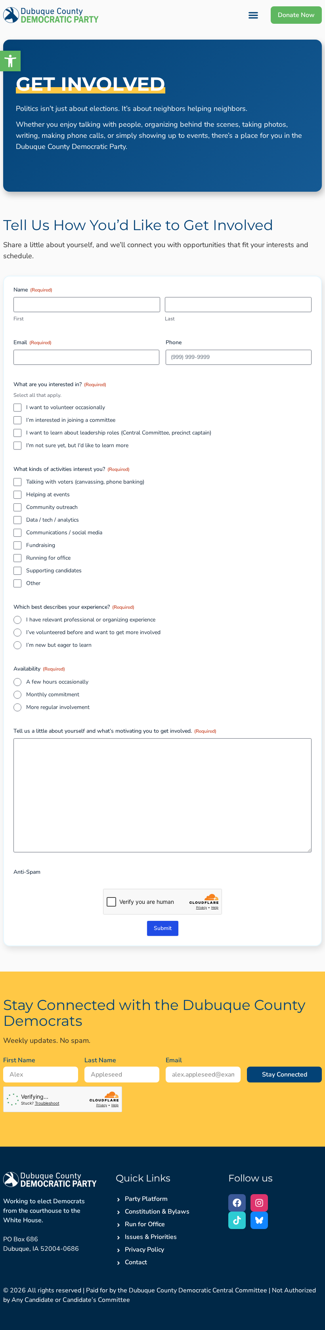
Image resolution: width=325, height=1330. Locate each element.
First (18, 318)
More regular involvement (58, 707)
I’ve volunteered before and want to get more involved (93, 632)
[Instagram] (259, 1203)
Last (170, 318)
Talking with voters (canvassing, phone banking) (85, 482)
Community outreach (52, 507)
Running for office (48, 558)
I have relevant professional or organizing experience (90, 619)
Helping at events (48, 494)
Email (174, 1060)
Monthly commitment (52, 694)
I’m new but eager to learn (59, 645)
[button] (10, 61)
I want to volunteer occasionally (65, 407)
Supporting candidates (54, 570)
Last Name (100, 1060)
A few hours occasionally (57, 682)
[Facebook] (237, 1203)
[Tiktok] (237, 1220)
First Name (19, 1060)
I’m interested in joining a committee (70, 420)
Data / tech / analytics (52, 520)
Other (33, 583)
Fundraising (40, 545)
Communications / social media (64, 532)
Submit (163, 928)
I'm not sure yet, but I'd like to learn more (77, 445)
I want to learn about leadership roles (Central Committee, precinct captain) (118, 432)
